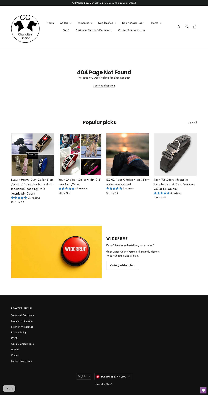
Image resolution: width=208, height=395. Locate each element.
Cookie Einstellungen (22, 344)
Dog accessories (132, 23)
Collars (64, 23)
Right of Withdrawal (22, 326)
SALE (66, 30)
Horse (155, 23)
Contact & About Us (130, 30)
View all (192, 122)
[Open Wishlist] (203, 390)
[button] (19, 198)
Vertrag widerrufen (122, 265)
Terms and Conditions (22, 315)
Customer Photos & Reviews (93, 30)
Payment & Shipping (22, 321)
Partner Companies (21, 361)
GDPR (14, 338)
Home (50, 23)
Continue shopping (104, 85)
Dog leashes (106, 23)
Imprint (15, 349)
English (82, 376)
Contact (15, 355)
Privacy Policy (18, 332)
